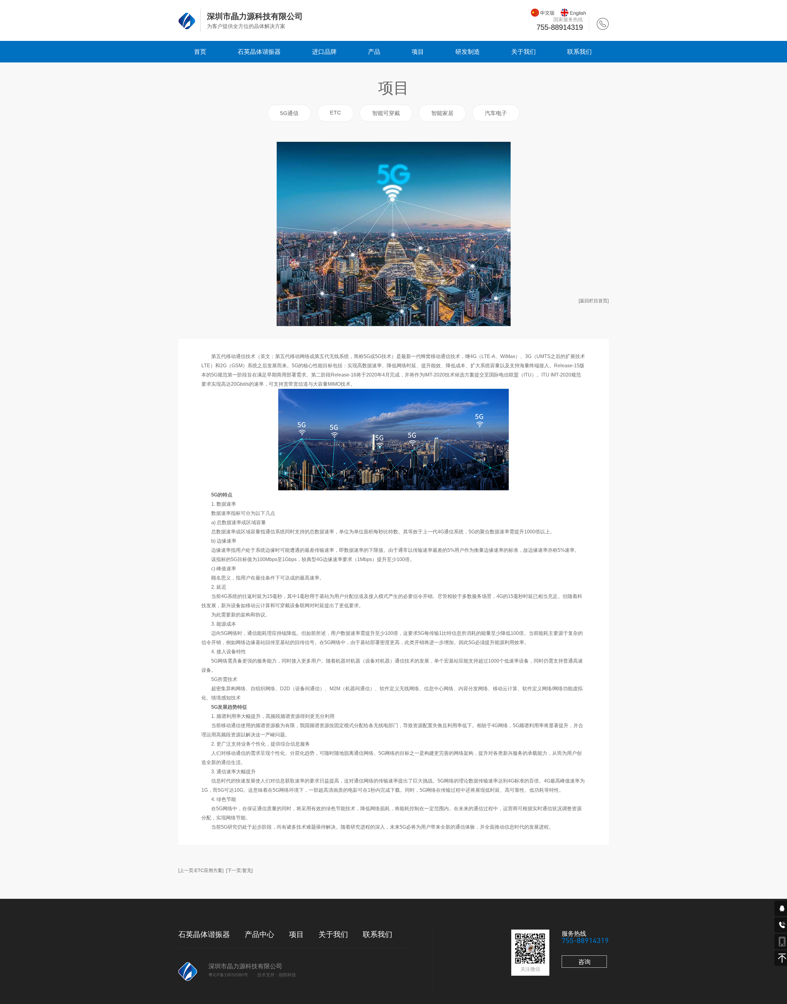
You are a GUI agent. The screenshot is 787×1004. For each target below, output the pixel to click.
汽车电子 (496, 113)
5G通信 (289, 113)
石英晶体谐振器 (259, 51)
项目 (418, 51)
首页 (200, 51)
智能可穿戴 (386, 113)
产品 (374, 51)
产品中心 (259, 934)
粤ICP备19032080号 (228, 974)
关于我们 (523, 51)
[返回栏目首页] (594, 300)
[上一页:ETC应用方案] (200, 870)
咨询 (584, 961)
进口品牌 (324, 51)
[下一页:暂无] (239, 870)
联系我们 (579, 51)
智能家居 (442, 113)
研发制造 (467, 51)
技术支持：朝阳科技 (276, 974)
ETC (335, 113)
